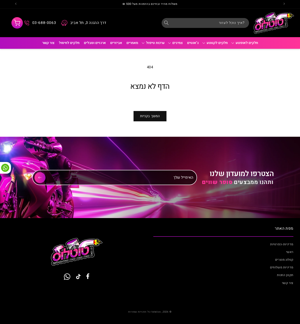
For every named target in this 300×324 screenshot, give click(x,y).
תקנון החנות (285, 275)
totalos (156, 312)
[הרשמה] (39, 177)
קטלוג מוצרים (284, 259)
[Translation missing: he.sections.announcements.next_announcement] (16, 4)
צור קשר (287, 283)
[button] (17, 23)
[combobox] (205, 23)
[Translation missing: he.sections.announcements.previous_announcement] (284, 4)
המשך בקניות (150, 116)
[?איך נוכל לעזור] (166, 23)
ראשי (289, 252)
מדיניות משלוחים (281, 267)
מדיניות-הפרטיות (281, 244)
